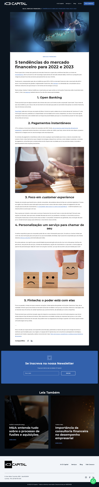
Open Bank (18, 111)
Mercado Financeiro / (34, 9)
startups (55, 83)
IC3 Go (80, 3)
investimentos (19, 75)
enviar (68, 373)
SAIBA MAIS (12, 440)
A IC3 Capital (60, 3)
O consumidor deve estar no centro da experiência (52, 207)
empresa (27, 92)
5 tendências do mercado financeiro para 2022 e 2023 (59, 9)
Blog (74, 3)
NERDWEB (69, 484)
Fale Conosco (89, 3)
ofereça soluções (25, 238)
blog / (25, 9)
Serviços (68, 3)
